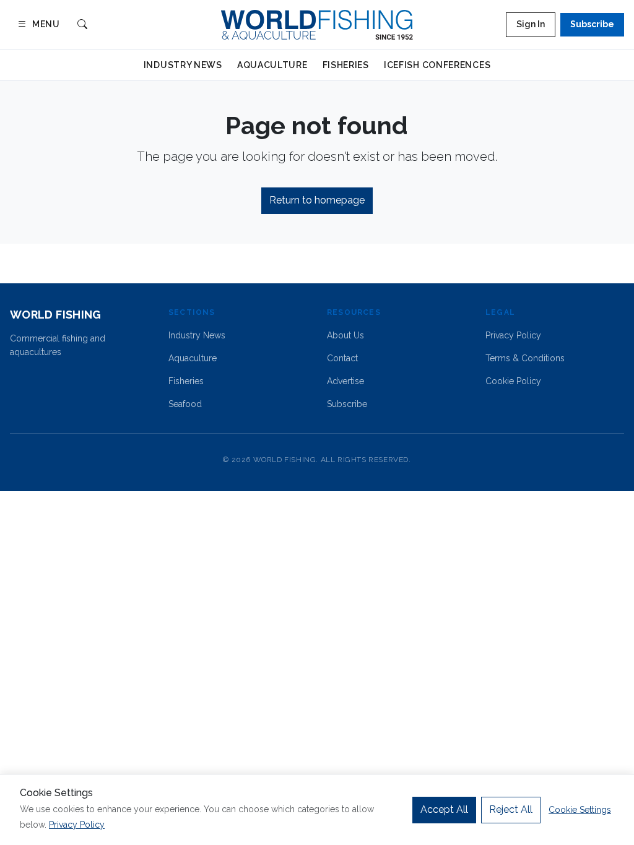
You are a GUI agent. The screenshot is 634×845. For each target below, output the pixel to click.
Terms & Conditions (525, 358)
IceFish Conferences (437, 65)
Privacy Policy (513, 335)
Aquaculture (272, 65)
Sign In (530, 24)
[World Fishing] (317, 25)
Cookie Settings (580, 810)
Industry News (183, 65)
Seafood (185, 404)
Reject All (510, 809)
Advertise (345, 381)
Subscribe (592, 24)
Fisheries (346, 65)
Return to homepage (317, 200)
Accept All (444, 809)
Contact (342, 358)
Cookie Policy (513, 381)
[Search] (82, 25)
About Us (345, 335)
